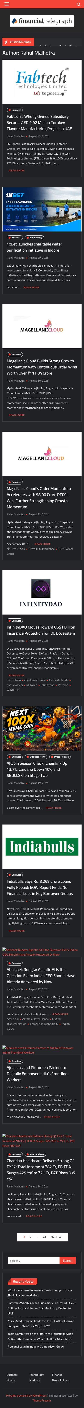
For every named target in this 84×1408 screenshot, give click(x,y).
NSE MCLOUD (16, 548)
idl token (31, 685)
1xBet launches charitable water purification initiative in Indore (34, 247)
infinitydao (47, 685)
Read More (17, 170)
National (34, 1380)
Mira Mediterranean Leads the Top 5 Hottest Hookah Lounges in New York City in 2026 (41, 1323)
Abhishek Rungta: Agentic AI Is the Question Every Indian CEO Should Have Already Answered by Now (41, 975)
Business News (37, 756)
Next (54, 1237)
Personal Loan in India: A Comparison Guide (36, 1346)
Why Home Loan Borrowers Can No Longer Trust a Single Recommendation (40, 1292)
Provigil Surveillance (42, 548)
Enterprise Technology (44, 1023)
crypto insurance (35, 680)
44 (44, 1237)
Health (11, 1380)
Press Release (61, 756)
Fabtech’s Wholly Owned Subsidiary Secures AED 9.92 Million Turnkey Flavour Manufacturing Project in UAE (39, 122)
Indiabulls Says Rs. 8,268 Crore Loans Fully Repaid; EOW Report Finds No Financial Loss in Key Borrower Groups (40, 887)
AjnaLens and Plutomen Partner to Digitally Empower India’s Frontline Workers (37, 1073)
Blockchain (14, 680)
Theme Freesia (41, 1400)
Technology (36, 237)
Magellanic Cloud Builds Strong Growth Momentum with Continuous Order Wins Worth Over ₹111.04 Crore (42, 367)
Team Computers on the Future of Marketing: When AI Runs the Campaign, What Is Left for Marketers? (40, 1336)
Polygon (63, 685)
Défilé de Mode (58, 680)
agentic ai (13, 1018)
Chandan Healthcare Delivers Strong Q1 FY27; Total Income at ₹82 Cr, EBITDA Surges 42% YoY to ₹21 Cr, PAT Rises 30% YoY (41, 1170)
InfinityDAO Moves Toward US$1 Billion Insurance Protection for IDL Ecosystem (41, 630)
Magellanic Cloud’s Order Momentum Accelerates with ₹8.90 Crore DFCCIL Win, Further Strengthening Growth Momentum (39, 497)
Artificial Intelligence (35, 1018)
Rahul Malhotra (16, 136)
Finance (57, 1374)
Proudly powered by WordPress (26, 1395)
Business (16, 109)
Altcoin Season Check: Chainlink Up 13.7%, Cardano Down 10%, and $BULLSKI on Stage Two (37, 769)
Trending (16, 1060)
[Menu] (6, 4)
